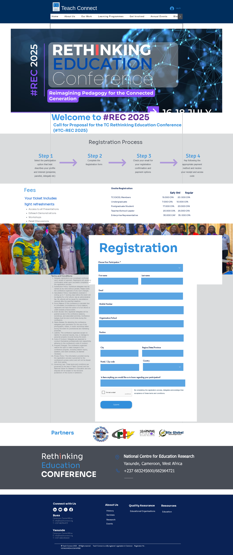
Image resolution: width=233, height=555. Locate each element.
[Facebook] (71, 509)
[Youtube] (60, 509)
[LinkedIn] (55, 509)
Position (102, 332)
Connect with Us (64, 503)
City (102, 347)
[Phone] (118, 470)
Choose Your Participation (108, 262)
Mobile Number (105, 304)
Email (101, 290)
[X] (66, 509)
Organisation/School (108, 318)
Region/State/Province (151, 347)
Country (146, 361)
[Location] (117, 457)
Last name (146, 275)
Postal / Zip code (108, 362)
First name (103, 275)
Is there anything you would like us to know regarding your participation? (130, 377)
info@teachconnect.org (64, 520)
